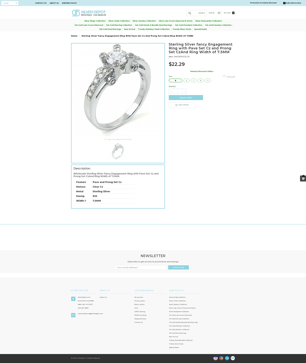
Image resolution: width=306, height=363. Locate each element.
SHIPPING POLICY (69, 3)
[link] (117, 151)
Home (74, 36)
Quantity (172, 86)
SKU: (171, 56)
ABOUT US (54, 3)
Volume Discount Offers (201, 71)
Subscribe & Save (293, 3)
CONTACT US (40, 3)
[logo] (89, 13)
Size (171, 76)
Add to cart (186, 98)
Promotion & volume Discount (263, 3)
